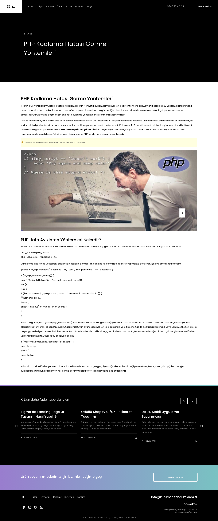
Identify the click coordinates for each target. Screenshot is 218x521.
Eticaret (69, 6)
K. (23, 497)
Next (201, 426)
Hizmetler (50, 6)
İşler (41, 6)
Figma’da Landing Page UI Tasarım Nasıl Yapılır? (42, 414)
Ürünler (60, 6)
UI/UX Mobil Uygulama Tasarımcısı (160, 414)
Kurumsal (79, 6)
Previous (16, 426)
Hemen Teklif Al (175, 477)
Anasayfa (32, 6)
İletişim (90, 6)
